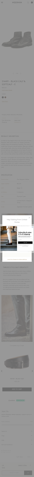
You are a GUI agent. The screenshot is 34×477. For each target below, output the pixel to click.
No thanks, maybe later (25, 246)
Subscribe (25, 242)
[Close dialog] (32, 227)
